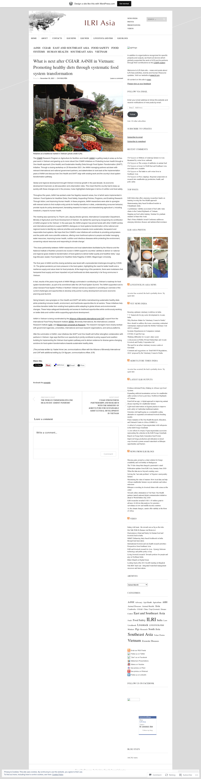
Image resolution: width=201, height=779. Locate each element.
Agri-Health (147, 602)
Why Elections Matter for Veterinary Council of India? (146, 320)
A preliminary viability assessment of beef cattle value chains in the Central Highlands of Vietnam (146, 209)
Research (143, 629)
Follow (132, 114)
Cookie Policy (57, 774)
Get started (124, 3)
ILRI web (84, 38)
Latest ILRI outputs (141, 379)
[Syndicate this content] (128, 284)
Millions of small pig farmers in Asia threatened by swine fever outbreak (145, 158)
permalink (47, 382)
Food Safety (100, 48)
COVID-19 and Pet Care (136, 334)
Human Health (57, 51)
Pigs (137, 629)
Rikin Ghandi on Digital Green (138, 560)
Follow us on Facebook (140, 683)
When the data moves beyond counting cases (142, 471)
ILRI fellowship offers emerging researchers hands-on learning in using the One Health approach (146, 199)
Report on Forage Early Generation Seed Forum (144, 436)
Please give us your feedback (139, 83)
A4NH (36, 48)
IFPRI (71, 321)
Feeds (130, 620)
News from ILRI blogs (142, 451)
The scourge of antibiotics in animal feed (153, 163)
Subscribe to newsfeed (136, 141)
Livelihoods (132, 625)
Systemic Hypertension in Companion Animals (143, 331)
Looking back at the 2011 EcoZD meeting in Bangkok (146, 563)
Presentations (133, 25)
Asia (157, 606)
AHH (164, 602)
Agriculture (157, 602)
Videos (130, 28)
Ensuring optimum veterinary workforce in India (144, 312)
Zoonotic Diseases (150, 640)
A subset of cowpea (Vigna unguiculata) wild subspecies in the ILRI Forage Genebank (147, 426)
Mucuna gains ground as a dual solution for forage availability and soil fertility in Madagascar (145, 461)
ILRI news (71, 38)
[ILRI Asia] (78, 22)
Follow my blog (148, 730)
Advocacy (138, 602)
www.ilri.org (155, 75)
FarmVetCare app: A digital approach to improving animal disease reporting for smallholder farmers (147, 402)
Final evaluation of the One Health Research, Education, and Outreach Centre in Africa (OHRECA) (146, 420)
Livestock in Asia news (143, 284)
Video (133, 518)
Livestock (142, 625)
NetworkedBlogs (145, 717)
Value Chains (159, 635)
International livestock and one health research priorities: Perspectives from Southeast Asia (146, 544)
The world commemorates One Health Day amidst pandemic (57, 400)
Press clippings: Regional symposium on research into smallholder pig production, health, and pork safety (147, 179)
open (149, 79)
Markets (131, 629)
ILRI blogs (122, 38)
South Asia (154, 629)
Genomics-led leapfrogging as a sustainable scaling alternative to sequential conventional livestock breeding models (146, 414)
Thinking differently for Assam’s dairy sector (143, 337)
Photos (130, 22)
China (146, 609)
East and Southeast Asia (71, 48)
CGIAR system (159, 62)
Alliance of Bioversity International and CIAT (87, 318)
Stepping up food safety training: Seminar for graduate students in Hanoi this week (146, 215)
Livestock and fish (103, 38)
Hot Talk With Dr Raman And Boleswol (141, 530)
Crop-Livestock (154, 609)
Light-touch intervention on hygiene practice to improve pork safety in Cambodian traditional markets (146, 407)
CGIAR (47, 48)
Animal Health (148, 606)
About (44, 38)
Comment (108, 454)
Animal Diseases (134, 606)
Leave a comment (116, 78)
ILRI (50, 324)
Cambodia (132, 609)
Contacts (57, 38)
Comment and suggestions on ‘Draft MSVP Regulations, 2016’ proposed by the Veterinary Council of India (147, 351)
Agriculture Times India (144, 360)
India (159, 620)
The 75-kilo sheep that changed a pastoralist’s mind (145, 465)
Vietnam (101, 51)
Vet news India (138, 303)
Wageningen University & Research (71, 324)
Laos (165, 620)
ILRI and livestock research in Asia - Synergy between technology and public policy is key (146, 550)
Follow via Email (137, 91)
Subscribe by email (135, 137)
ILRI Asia (142, 722)
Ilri (140, 726)
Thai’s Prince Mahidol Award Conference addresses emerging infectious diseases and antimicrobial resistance (147, 220)
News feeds (132, 18)
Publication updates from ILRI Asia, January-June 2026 (146, 468)
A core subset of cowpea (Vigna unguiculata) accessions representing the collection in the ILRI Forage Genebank (147, 431)
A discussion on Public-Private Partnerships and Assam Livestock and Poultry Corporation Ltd (146, 341)
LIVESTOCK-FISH (156, 625)
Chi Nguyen (62, 78)
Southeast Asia (81, 51)
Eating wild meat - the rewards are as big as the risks (145, 527)
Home (34, 38)
